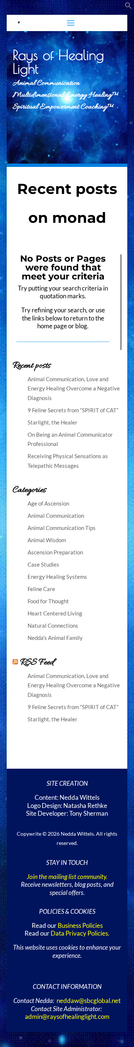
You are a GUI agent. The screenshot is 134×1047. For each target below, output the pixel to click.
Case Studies (43, 564)
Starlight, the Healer (52, 422)
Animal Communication (56, 515)
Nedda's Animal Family (55, 637)
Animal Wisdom (47, 540)
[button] (128, 7)
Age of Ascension (48, 503)
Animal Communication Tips (62, 527)
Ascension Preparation (55, 552)
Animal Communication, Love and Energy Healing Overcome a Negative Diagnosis (74, 388)
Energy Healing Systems (57, 576)
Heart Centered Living (55, 613)
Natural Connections (53, 625)
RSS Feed (37, 663)
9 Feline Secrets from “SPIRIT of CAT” (73, 410)
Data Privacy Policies (79, 933)
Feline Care (41, 588)
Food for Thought (48, 601)
